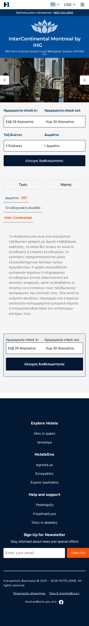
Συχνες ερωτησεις (44, 482)
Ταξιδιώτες (13, 135)
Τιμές (23, 184)
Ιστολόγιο (44, 442)
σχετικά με (44, 465)
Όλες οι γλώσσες (45, 522)
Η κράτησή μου (44, 514)
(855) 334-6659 (63, 12)
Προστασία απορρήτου (29, 593)
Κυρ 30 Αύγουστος (60, 122)
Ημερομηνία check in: (21, 110)
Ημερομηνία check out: (62, 110)
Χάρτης (66, 184)
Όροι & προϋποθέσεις (64, 593)
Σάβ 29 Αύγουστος (20, 122)
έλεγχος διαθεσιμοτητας (44, 161)
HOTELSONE (67, 580)
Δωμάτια (51, 135)
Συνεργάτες (44, 473)
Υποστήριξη (44, 505)
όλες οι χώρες (44, 433)
